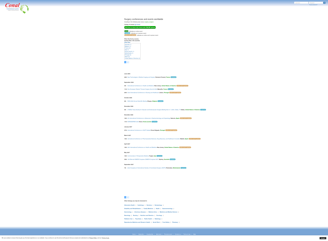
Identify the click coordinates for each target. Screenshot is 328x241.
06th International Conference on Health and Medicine (142, 147)
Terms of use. (105, 238)
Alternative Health (129, 205)
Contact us (178, 234)
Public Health (148, 219)
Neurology (127, 215)
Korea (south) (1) (129, 51)
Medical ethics (153, 212)
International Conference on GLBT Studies (138, 130)
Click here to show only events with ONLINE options (140, 27)
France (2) (128, 48)
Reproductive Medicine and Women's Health (137, 222)
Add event (158, 234)
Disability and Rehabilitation (132, 208)
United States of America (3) (132, 58)
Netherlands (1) (129, 53)
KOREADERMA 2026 (133, 121)
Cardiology (140, 205)
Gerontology (128, 212)
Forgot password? (313, 4)
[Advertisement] (90, 43)
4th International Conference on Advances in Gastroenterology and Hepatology (148, 118)
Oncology (159, 215)
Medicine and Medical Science (168, 212)
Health (158, 208)
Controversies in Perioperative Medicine (138, 156)
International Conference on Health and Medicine (140, 86)
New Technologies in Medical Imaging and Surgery (141, 77)
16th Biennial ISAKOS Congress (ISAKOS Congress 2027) (143, 159)
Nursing (135, 215)
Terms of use (186, 234)
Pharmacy (175, 222)
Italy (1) (127, 49)
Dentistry (149, 205)
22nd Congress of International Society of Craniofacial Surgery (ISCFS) (146, 168)
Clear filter (127, 42)
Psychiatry (138, 219)
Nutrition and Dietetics (147, 215)
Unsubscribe (149, 234)
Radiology (158, 219)
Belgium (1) (128, 46)
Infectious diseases (140, 212)
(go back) (137, 24)
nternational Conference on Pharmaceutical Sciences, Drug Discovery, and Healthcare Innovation (153, 139)
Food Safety (166, 222)
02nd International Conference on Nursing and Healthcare (143, 92)
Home (134, 234)
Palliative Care (128, 219)
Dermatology (158, 205)
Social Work (156, 222)
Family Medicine (148, 208)
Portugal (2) (128, 55)
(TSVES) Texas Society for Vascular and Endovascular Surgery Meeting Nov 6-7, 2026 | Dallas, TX (154, 109)
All (127, 62)
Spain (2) (127, 56)
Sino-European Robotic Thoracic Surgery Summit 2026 (142, 89)
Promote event (168, 234)
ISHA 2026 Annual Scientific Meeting (137, 101)
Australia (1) (128, 44)
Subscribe (141, 234)
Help (194, 234)
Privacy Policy (93, 238)
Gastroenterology (167, 208)
